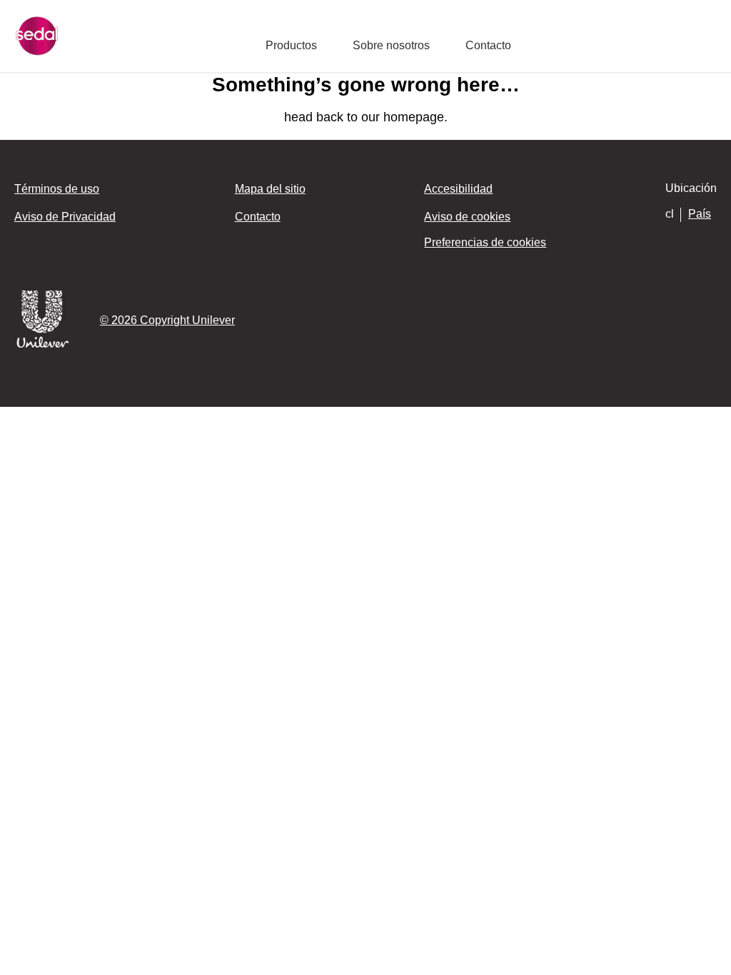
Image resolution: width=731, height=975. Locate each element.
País (699, 214)
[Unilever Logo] (42, 345)
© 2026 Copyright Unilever (167, 320)
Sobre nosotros (391, 45)
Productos (291, 45)
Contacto (488, 45)
